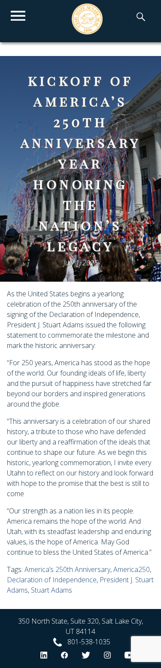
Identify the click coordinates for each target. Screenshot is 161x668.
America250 (131, 569)
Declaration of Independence (52, 579)
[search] (141, 17)
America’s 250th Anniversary (67, 569)
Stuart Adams (51, 590)
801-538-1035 (88, 641)
